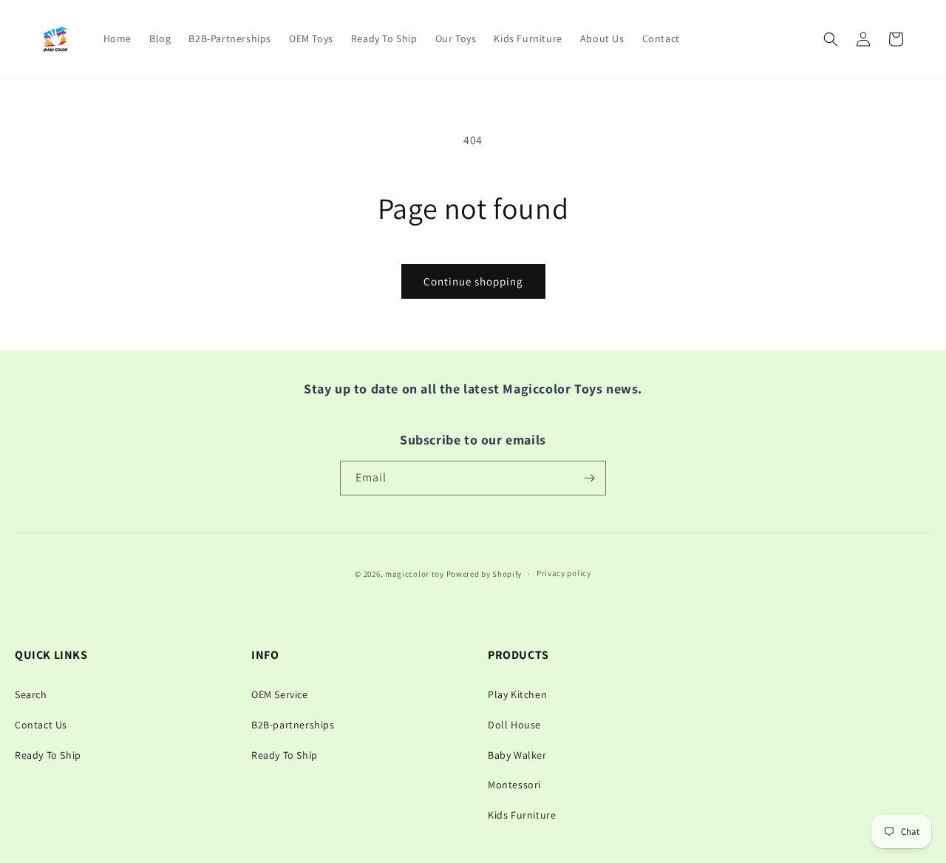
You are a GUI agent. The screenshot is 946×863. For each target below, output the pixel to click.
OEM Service (279, 694)
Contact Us (41, 724)
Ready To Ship (48, 755)
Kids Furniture (522, 815)
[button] (830, 39)
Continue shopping (473, 281)
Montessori (514, 784)
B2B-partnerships (293, 724)
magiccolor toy (414, 574)
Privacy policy (564, 574)
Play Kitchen (517, 694)
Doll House (514, 724)
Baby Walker (517, 755)
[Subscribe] (589, 478)
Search (31, 694)
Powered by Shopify (484, 574)
